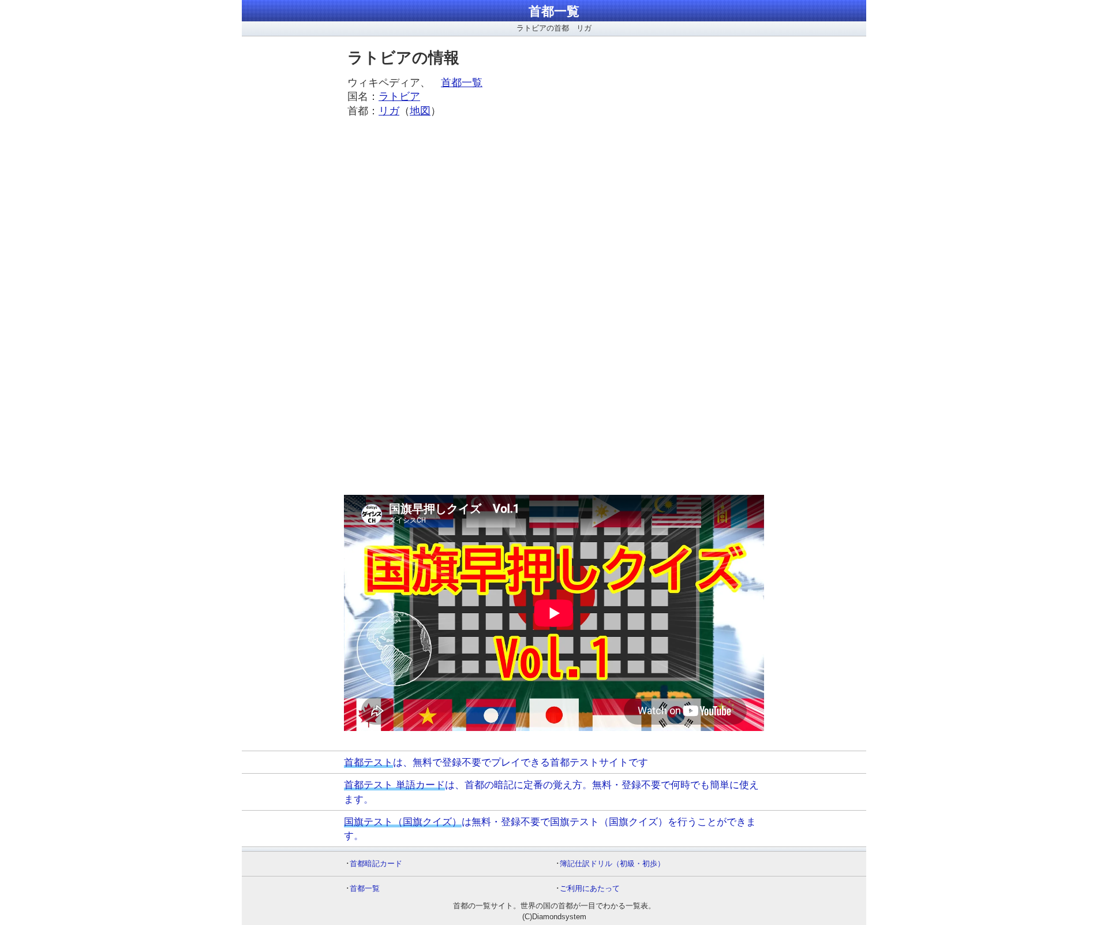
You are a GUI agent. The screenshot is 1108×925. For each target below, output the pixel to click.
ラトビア (399, 96)
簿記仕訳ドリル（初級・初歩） (612, 863)
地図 (420, 111)
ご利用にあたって (590, 888)
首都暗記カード (376, 863)
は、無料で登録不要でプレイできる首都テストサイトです (496, 762)
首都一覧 (554, 11)
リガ (389, 111)
